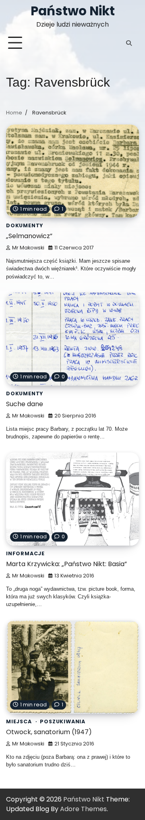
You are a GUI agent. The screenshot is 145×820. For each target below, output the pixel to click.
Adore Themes (83, 809)
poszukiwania (62, 721)
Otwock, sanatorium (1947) (49, 732)
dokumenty (24, 225)
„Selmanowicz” (29, 236)
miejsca (19, 721)
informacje (25, 553)
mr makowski (28, 247)
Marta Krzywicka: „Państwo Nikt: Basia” (66, 564)
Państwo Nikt (73, 11)
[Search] (129, 43)
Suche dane (24, 404)
